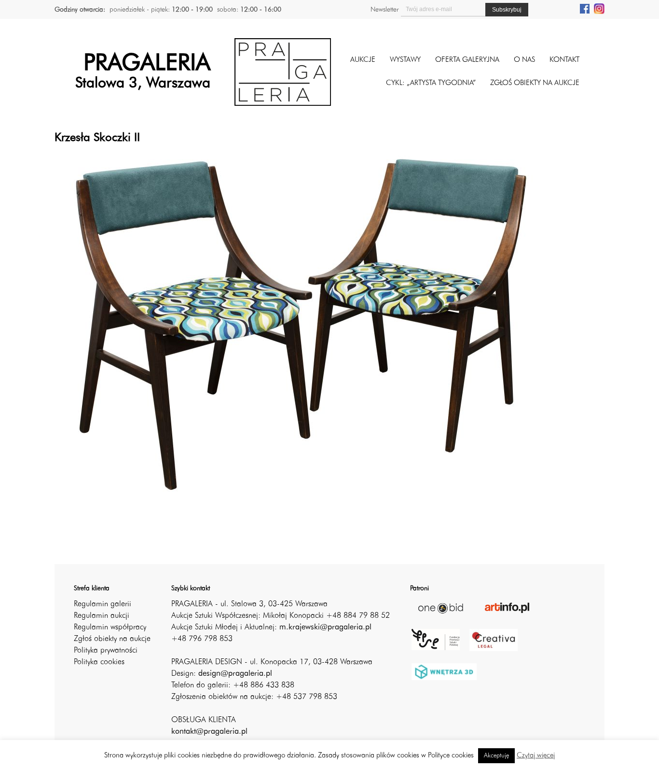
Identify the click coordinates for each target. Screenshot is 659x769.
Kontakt (564, 60)
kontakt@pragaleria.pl (209, 732)
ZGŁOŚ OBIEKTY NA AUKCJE (534, 83)
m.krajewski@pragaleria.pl (325, 627)
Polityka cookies (99, 662)
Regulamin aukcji (101, 616)
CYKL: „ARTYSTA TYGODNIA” (431, 83)
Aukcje (362, 60)
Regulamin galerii (102, 604)
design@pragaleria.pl (235, 674)
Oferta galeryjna (467, 60)
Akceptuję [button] (496, 756)
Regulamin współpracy (110, 627)
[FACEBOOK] (585, 8)
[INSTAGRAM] (599, 8)
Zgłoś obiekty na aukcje (112, 639)
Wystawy (405, 60)
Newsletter (384, 9)
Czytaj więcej (536, 755)
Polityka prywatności (105, 651)
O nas (524, 60)
